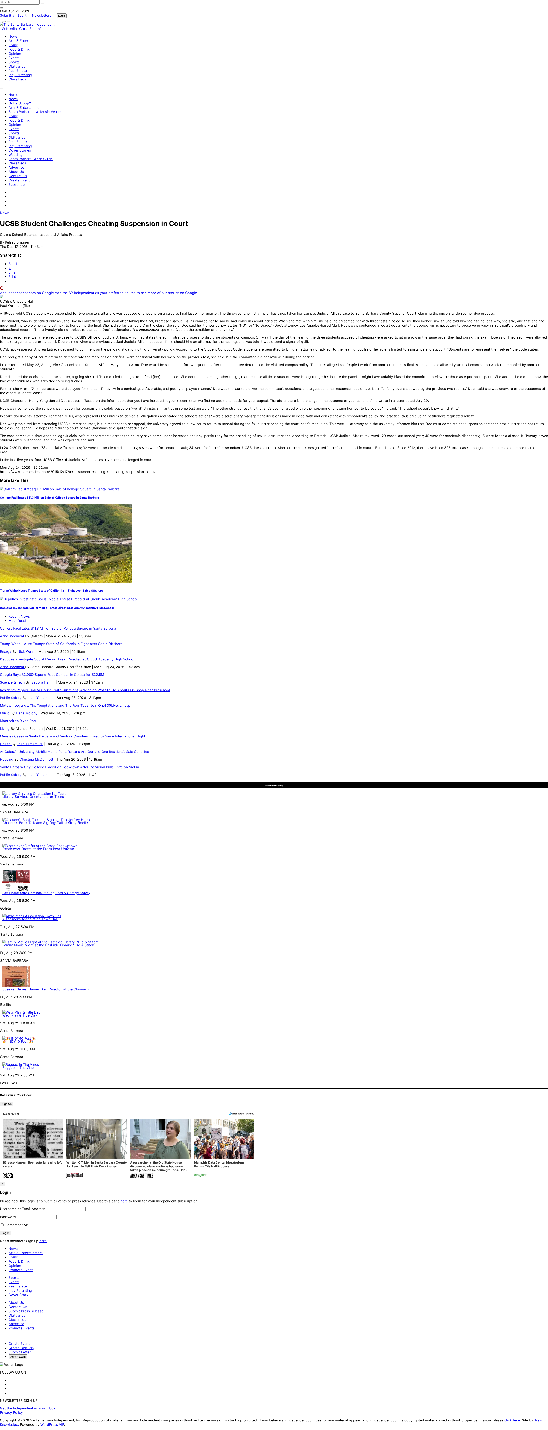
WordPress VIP (52, 1424)
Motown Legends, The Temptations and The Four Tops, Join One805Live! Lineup (65, 705)
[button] (33, 1148)
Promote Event (21, 1270)
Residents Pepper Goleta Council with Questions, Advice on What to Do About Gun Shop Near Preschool (85, 690)
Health (6, 744)
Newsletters (41, 15)
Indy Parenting (20, 75)
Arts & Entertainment (26, 41)
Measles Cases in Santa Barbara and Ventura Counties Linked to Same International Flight (72, 736)
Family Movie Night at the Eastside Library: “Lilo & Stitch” (48, 945)
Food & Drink (19, 49)
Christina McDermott (36, 759)
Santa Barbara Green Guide (31, 159)
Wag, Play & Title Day (19, 1015)
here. (43, 1241)
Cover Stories (20, 150)
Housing (7, 759)
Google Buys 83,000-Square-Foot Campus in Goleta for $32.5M (52, 674)
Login (61, 15)
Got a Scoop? (30, 29)
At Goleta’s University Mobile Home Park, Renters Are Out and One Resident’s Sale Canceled (74, 751)
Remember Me (16, 1225)
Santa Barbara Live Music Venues (35, 112)
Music (5, 713)
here (124, 1201)
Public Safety (11, 698)
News (13, 36)
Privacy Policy (11, 1412)
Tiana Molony (26, 713)
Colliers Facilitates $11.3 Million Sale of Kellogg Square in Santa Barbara (49, 497)
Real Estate (18, 70)
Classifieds (17, 79)
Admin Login (18, 1356)
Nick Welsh (26, 651)
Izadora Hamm (43, 682)
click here (512, 1420)
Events (14, 58)
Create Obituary (21, 1348)
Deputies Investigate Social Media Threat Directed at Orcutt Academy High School (57, 607)
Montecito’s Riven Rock (19, 721)
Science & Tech (13, 682)
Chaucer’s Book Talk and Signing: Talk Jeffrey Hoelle (45, 823)
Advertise (16, 167)
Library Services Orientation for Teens (33, 796)
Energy (6, 651)
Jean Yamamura (41, 698)
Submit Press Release (26, 1311)
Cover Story (18, 1295)
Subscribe (10, 29)
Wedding (16, 154)
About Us (16, 171)
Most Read (17, 620)
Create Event (19, 180)
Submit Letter (20, 1352)
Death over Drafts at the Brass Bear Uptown (38, 849)
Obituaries (17, 66)
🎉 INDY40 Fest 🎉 (17, 1041)
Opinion (15, 53)
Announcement (12, 636)
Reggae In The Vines (18, 1067)
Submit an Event (13, 15)
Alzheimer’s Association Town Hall (30, 919)
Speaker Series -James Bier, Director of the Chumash (45, 989)
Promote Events (21, 1328)
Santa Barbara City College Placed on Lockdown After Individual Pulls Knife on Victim (69, 767)
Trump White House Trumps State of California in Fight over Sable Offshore (51, 590)
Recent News (19, 616)
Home (13, 94)
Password (8, 1217)
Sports (14, 62)
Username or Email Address (22, 1209)
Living (13, 45)
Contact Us (18, 176)
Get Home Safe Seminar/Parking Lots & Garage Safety (46, 893)
